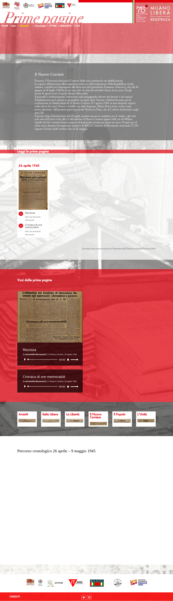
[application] (50, 359)
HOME (4, 26)
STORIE (53, 26)
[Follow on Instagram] (89, 597)
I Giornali (24, 26)
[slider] (73, 359)
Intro (13, 26)
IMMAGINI (65, 26)
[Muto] (68, 359)
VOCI (77, 26)
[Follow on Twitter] (83, 597)
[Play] (25, 359)
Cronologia (40, 26)
